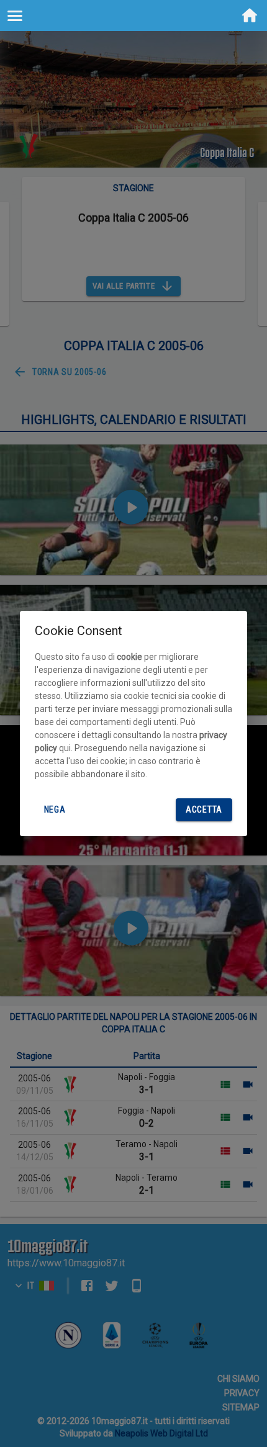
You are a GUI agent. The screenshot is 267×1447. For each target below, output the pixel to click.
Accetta (204, 809)
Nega (55, 809)
